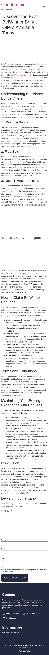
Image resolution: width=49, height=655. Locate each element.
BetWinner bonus (19, 75)
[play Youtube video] (24, 221)
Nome (4, 540)
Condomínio (13, 4)
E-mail (4, 549)
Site (2, 558)
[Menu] (44, 6)
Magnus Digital (25, 651)
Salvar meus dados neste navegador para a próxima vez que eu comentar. (24, 571)
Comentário (6, 511)
